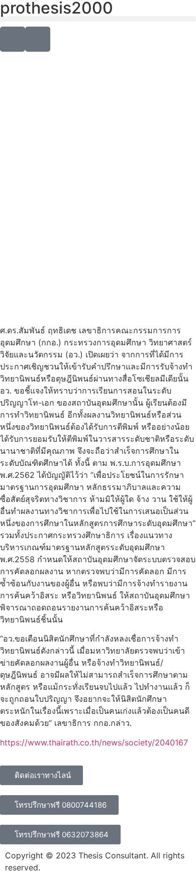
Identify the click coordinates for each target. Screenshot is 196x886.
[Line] (12, 39)
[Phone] (37, 39)
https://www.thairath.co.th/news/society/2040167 (94, 742)
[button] (98, 19)
